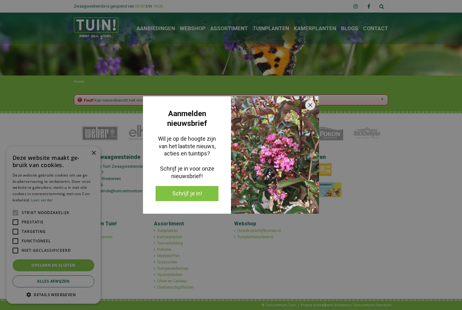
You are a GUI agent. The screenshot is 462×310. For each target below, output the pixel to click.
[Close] (310, 105)
